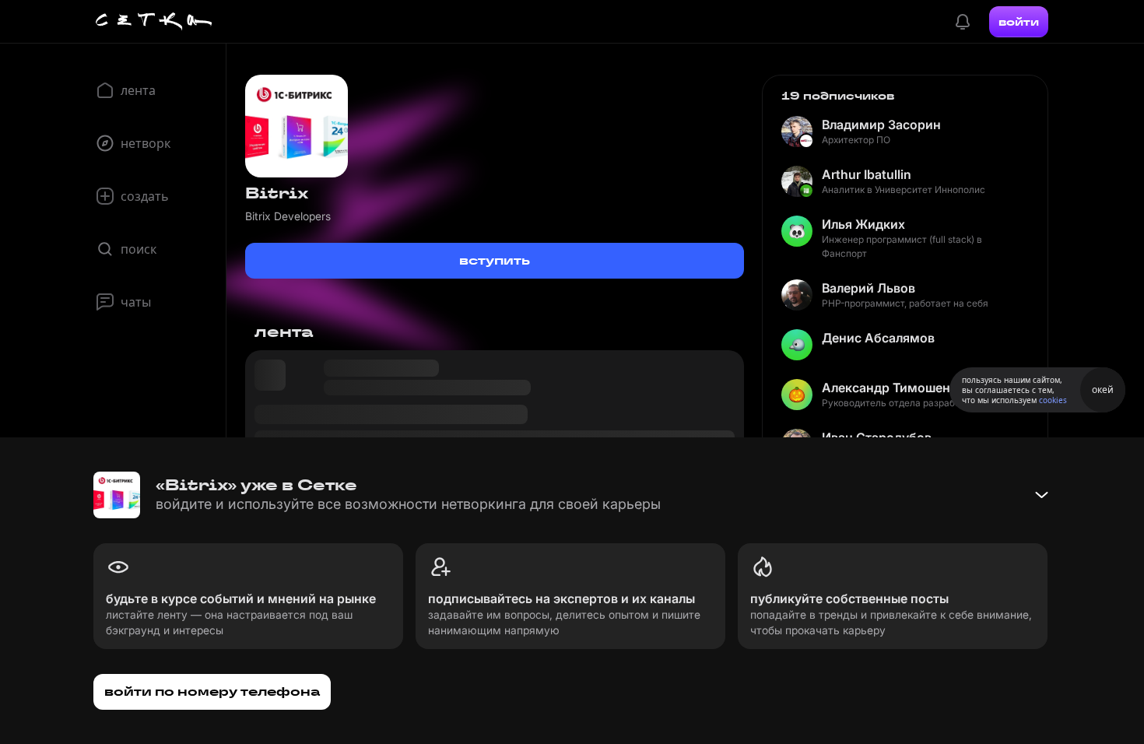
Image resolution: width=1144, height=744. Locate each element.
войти (1018, 22)
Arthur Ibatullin (866, 174)
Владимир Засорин (881, 124)
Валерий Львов (868, 288)
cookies (1053, 400)
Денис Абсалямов (878, 338)
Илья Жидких (863, 224)
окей (1103, 389)
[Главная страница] (154, 21)
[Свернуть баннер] (1041, 495)
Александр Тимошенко (893, 387)
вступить (494, 260)
